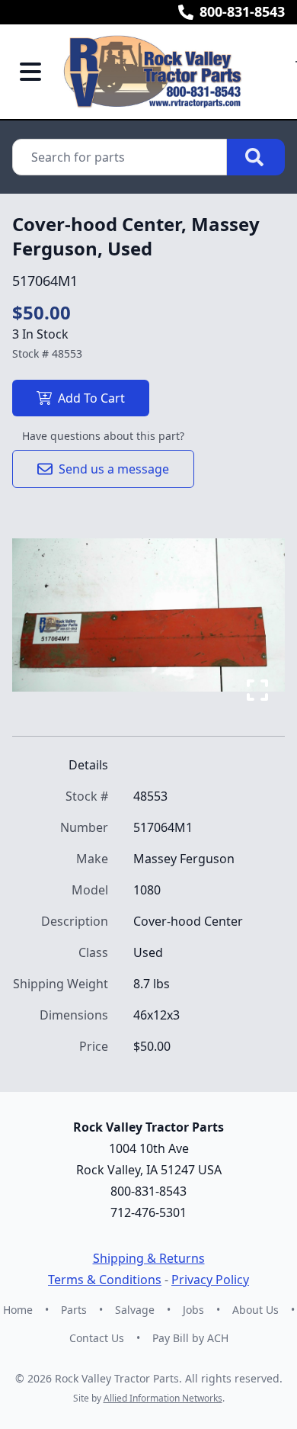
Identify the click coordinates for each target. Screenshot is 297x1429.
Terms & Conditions (104, 1279)
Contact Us (96, 1338)
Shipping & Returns (149, 1258)
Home (18, 1309)
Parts (74, 1309)
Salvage (135, 1309)
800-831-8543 (242, 11)
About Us (255, 1309)
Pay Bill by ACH (190, 1338)
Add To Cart (91, 398)
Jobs (193, 1309)
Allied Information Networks (163, 1398)
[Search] (256, 157)
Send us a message (114, 469)
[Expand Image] (257, 690)
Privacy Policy (210, 1279)
